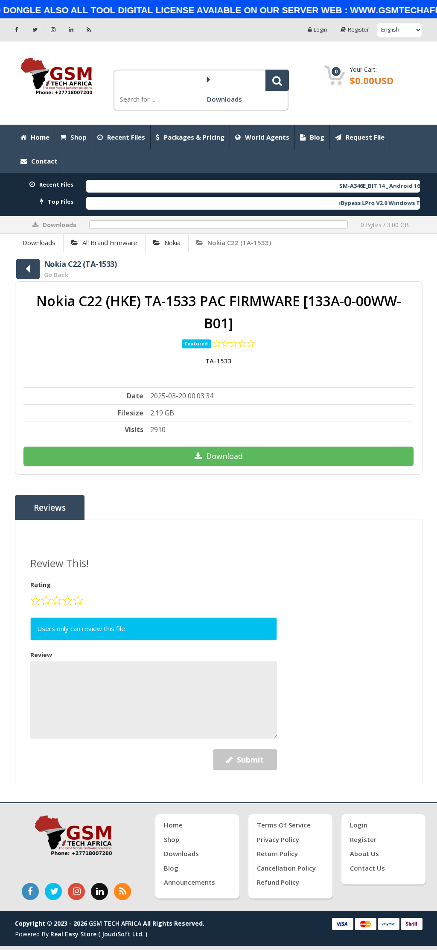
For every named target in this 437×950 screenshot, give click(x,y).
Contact (44, 161)
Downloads (39, 242)
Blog (317, 137)
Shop (78, 137)
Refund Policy (278, 882)
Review (41, 655)
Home (40, 137)
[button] (277, 80)
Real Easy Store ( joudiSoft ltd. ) (98, 934)
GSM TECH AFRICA (115, 923)
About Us (364, 853)
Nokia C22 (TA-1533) (239, 242)
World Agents (267, 137)
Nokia (172, 242)
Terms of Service (284, 825)
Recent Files (126, 137)
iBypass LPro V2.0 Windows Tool (369, 203)
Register (358, 29)
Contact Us (367, 868)
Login (320, 29)
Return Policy (277, 853)
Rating (40, 585)
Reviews (50, 507)
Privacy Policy (278, 839)
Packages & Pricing (194, 137)
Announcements (189, 882)
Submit (250, 759)
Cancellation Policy (286, 868)
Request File (365, 137)
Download (224, 456)
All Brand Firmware (109, 242)
